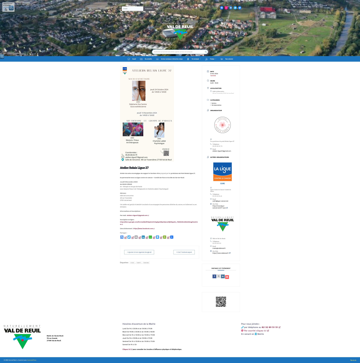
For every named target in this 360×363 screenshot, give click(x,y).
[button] (193, 59)
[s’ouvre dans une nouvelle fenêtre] (214, 276)
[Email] (227, 277)
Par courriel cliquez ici (255, 330)
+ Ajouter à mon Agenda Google (138, 252)
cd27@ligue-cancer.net (220, 201)
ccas (132, 263)
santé (139, 263)
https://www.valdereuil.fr (221, 253)
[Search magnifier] (206, 52)
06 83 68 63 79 (217, 146)
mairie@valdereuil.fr (219, 248)
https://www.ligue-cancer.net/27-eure (219, 207)
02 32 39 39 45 (217, 196)
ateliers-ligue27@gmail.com (222, 151)
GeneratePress (31, 360)
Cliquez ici (126, 349)
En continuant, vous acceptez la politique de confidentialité (138, 12)
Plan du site (353, 360)
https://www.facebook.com (143, 228)
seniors (146, 263)
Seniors (214, 103)
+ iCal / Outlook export (184, 252)
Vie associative (216, 105)
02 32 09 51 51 (217, 243)
